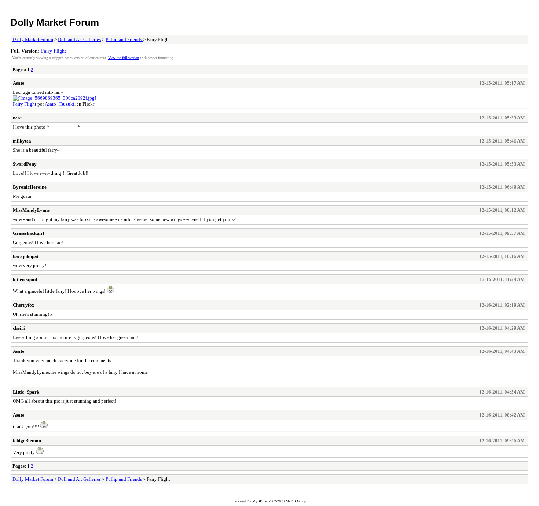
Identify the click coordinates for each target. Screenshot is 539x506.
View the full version (123, 58)
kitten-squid (25, 279)
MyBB (257, 501)
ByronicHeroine (30, 187)
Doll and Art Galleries (79, 39)
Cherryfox (23, 305)
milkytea (22, 141)
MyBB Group (296, 501)
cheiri (19, 328)
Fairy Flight (53, 51)
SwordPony (25, 164)
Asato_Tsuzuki (59, 104)
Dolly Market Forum (55, 22)
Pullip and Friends (124, 39)
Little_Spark (26, 392)
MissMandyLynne (31, 210)
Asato (19, 83)
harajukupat (25, 256)
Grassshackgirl (28, 233)
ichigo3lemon (27, 440)
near (17, 118)
